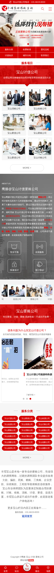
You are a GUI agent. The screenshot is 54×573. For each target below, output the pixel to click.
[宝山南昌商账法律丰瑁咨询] (20, 7)
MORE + (27, 168)
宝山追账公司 (10, 436)
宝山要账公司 (10, 430)
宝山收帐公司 (27, 442)
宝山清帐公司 (10, 442)
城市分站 (27, 55)
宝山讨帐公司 (27, 436)
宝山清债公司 (27, 424)
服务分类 (9, 49)
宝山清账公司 (27, 430)
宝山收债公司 (44, 418)
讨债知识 (9, 55)
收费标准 (27, 49)
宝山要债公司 (27, 418)
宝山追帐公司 (44, 442)
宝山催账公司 (27, 448)
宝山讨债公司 (10, 418)
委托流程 (45, 49)
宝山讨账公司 (44, 424)
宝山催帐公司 (44, 448)
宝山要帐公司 (44, 436)
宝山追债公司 (10, 424)
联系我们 (45, 55)
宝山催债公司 (10, 448)
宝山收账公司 (44, 430)
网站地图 (24, 560)
